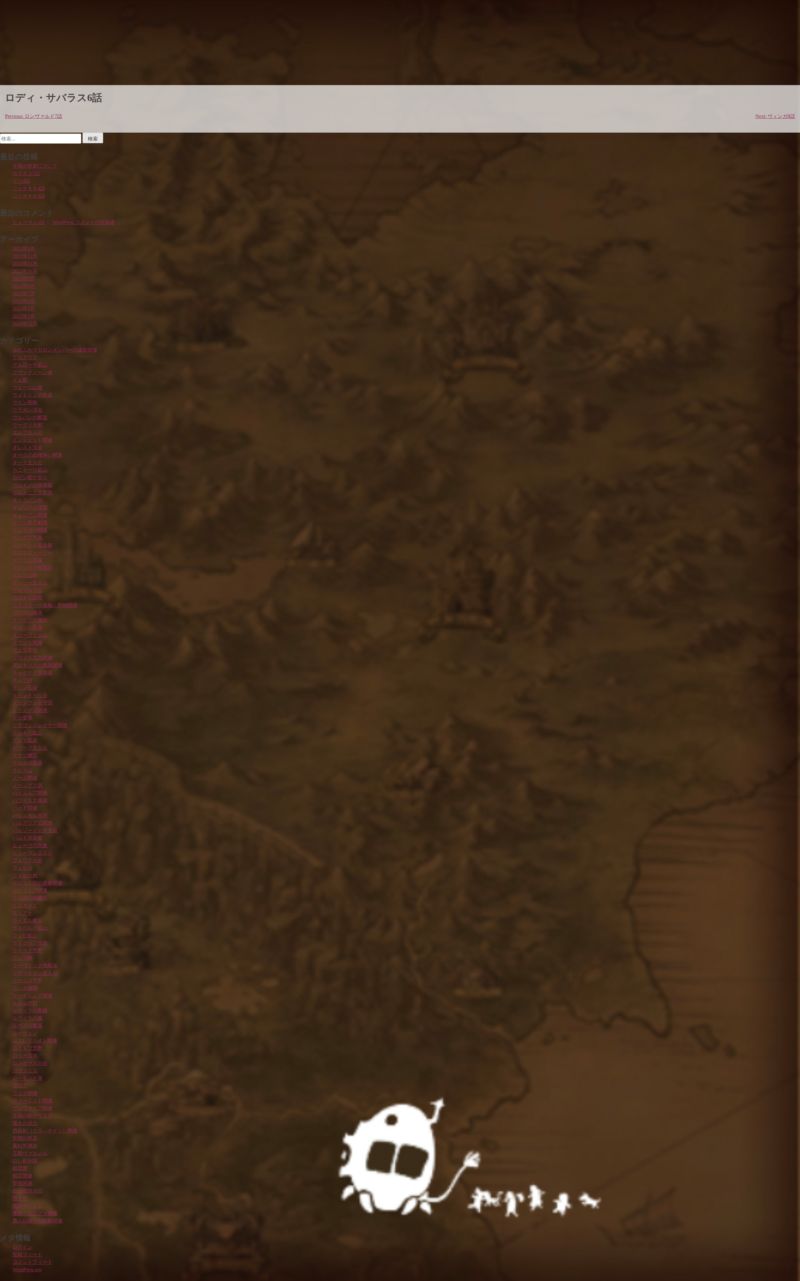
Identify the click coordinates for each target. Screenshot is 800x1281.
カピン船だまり (30, 477)
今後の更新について (35, 166)
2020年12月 (25, 323)
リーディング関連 (32, 995)
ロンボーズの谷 (30, 1063)
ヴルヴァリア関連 (32, 1108)
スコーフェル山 (30, 635)
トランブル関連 (30, 710)
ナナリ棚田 (25, 755)
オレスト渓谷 (27, 447)
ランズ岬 (22, 958)
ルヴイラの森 (27, 1018)
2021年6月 (23, 301)
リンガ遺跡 (25, 988)
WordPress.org (27, 1269)
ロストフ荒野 (27, 1048)
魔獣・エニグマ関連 (35, 1213)
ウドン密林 (25, 402)
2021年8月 (23, 286)
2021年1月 (23, 316)
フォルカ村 (25, 875)
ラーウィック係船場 (35, 965)
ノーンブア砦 (27, 785)
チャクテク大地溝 (32, 672)
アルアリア (25, 357)
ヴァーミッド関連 (32, 1100)
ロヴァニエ (25, 1070)
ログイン (22, 1247)
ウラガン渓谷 (27, 410)
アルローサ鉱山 (30, 365)
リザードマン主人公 (35, 973)
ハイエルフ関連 (30, 793)
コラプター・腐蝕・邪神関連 (45, 605)
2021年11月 (25, 263)
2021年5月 (23, 308)
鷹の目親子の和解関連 (37, 1220)
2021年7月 (23, 293)
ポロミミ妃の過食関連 (37, 883)
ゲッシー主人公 (30, 582)
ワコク (20, 1085)
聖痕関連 (22, 1183)
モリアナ (22, 913)
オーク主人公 (27, 462)
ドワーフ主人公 (30, 747)
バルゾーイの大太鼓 (35, 830)
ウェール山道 (27, 387)
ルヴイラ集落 (27, 1025)
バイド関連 (25, 808)
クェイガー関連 (30, 530)
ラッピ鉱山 (25, 935)
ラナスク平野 (27, 950)
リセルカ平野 (27, 980)
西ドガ (20, 1198)
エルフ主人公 (27, 432)
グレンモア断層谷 (32, 567)
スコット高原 (27, 627)
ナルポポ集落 (27, 762)
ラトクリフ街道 (30, 943)
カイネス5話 (26, 173)
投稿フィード (27, 1254)
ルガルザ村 (25, 1003)
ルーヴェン (25, 1033)
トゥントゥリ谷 (30, 695)
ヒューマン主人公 (32, 853)
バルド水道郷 (27, 838)
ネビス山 (22, 770)
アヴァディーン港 (32, 372)
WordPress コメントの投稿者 (83, 222)
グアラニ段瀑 (27, 560)
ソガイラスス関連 (32, 657)
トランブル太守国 (32, 702)
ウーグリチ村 (27, 425)
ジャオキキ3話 (28, 196)
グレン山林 (25, 575)
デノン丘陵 (25, 687)
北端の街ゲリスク (32, 1115)
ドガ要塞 (22, 717)
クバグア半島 (27, 537)
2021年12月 (25, 256)
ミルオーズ (25, 905)
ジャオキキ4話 (28, 188)
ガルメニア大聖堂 (32, 492)
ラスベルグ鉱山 (30, 928)
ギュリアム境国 (30, 507)
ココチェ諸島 (27, 597)
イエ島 (20, 380)
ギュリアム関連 (30, 515)
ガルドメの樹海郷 (32, 485)
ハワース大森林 (30, 800)
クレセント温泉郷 (32, 545)
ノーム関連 (25, 777)
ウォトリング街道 (32, 395)
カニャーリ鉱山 (30, 470)
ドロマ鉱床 (25, 740)
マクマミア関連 (30, 890)
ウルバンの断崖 (30, 417)
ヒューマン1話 (28, 222)
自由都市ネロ (27, 1190)
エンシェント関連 (32, 440)
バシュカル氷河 (30, 815)
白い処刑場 (25, 1160)
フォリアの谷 (27, 860)
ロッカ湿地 (25, 1055)
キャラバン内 (27, 500)
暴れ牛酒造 (25, 1145)
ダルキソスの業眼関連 (37, 665)
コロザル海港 (27, 612)
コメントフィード (32, 1262)
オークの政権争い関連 (37, 455)
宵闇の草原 (25, 1138)
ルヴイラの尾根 (30, 1010)
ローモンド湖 (27, 1078)
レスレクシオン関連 (35, 1040)
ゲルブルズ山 (27, 590)
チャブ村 (22, 680)
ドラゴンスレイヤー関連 (40, 725)
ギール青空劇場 (30, 522)
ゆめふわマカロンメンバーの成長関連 (55, 350)
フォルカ (22, 868)
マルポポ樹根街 (30, 898)
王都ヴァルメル (30, 1153)
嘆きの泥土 (25, 1123)
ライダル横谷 (27, 920)
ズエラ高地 (25, 650)
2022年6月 (23, 248)
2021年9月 (23, 278)
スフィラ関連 (27, 642)
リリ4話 (21, 181)
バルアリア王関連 (32, 823)
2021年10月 (25, 271)
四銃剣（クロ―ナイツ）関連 (45, 1130)
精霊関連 (22, 1175)
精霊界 (20, 1168)
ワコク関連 (25, 1093)
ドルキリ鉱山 (27, 732)
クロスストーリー (32, 552)
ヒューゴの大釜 (30, 845)
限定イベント (27, 1205)
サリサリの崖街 (30, 620)
